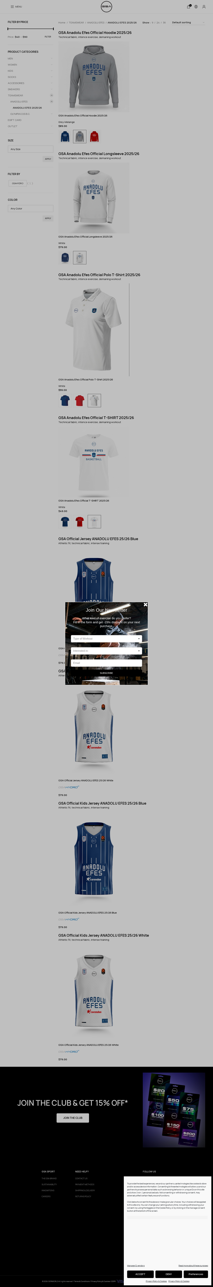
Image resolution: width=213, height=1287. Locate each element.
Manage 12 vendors (136, 1265)
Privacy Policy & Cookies (156, 1281)
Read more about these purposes (193, 1265)
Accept (140, 1274)
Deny (169, 1274)
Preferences (196, 1274)
